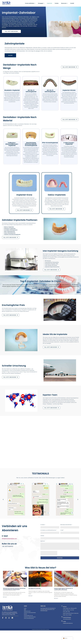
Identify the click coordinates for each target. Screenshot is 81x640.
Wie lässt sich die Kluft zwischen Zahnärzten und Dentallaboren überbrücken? (14, 589)
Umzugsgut (40, 3)
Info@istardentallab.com (9, 539)
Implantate (49, 3)
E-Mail (61, 530)
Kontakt (72, 3)
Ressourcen (64, 3)
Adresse (42, 535)
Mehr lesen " (31, 595)
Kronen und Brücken (29, 3)
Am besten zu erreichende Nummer (48, 530)
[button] (3, 499)
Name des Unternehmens (66, 524)
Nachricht (42, 541)
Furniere (56, 3)
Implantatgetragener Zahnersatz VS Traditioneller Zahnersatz (63, 589)
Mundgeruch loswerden (35, 588)
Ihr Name (42, 524)
